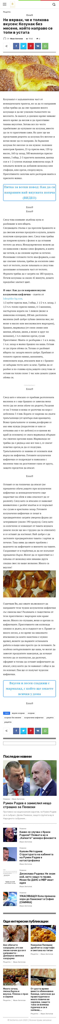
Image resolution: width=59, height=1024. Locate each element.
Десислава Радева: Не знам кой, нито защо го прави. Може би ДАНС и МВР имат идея (37, 878)
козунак (31, 713)
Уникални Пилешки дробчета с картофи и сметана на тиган (42, 948)
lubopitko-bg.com (12, 298)
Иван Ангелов (16, 39)
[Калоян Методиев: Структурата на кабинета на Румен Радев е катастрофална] (10, 854)
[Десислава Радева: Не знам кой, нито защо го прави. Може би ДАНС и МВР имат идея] (10, 876)
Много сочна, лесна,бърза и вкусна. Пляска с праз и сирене (15, 992)
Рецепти (7, 12)
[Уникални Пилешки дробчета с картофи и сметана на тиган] (43, 933)
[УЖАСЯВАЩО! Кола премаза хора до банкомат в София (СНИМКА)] (10, 899)
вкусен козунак (18, 713)
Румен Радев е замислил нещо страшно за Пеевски (27, 805)
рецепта (50, 717)
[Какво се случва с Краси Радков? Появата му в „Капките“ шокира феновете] (10, 835)
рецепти (7, 722)
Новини (6, 799)
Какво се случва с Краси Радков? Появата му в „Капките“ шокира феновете (38, 835)
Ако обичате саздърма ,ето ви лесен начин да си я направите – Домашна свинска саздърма (14, 952)
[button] (54, 5)
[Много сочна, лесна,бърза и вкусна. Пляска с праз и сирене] (15, 977)
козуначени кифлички (33, 717)
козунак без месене (12, 717)
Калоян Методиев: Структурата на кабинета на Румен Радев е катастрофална (36, 856)
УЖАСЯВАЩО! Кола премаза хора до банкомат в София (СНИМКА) (37, 899)
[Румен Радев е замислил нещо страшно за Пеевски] (30, 778)
